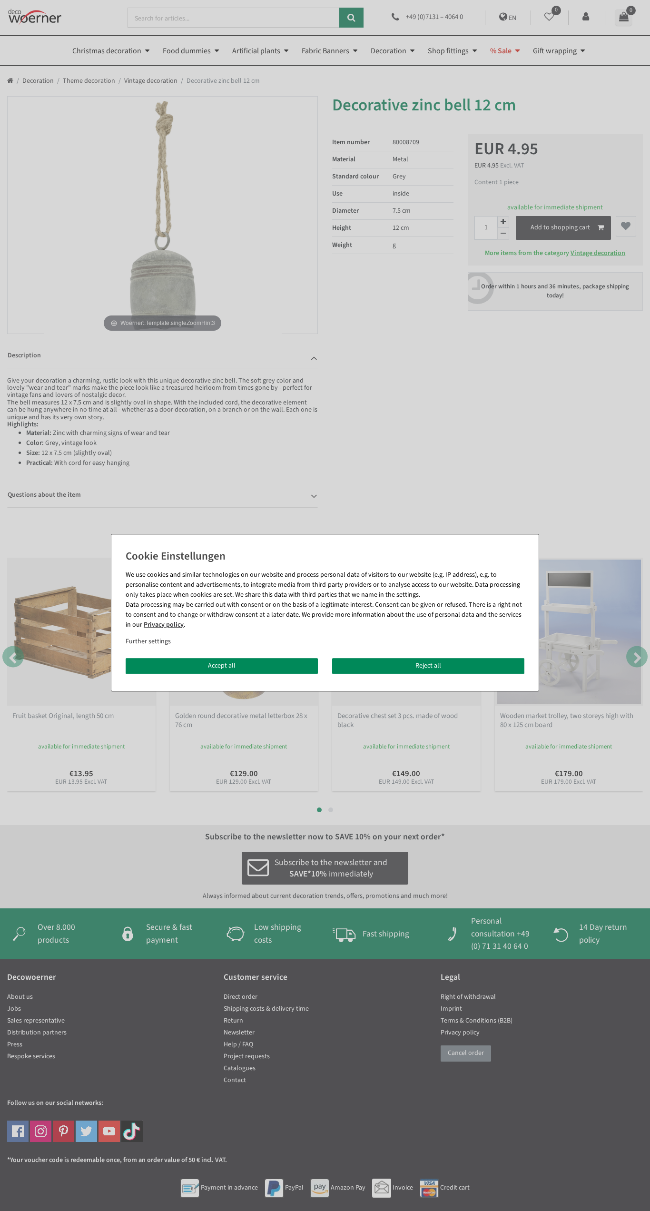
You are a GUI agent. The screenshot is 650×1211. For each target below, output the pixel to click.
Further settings (148, 641)
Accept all (222, 665)
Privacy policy (164, 625)
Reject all (428, 665)
